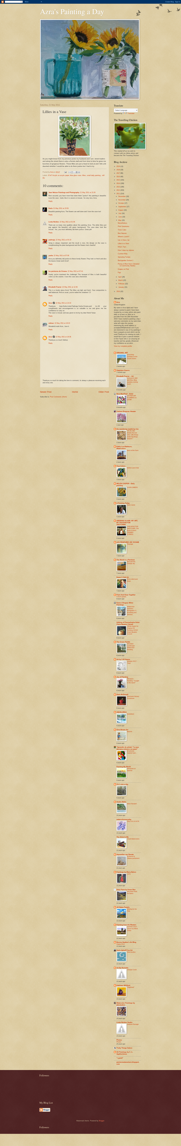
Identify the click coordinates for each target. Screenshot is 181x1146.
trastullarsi (130, 714)
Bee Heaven (122, 233)
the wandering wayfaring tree (127, 429)
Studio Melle (121, 802)
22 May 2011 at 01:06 (67, 222)
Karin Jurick (131, 505)
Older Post (104, 392)
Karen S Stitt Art (122, 577)
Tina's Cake (122, 230)
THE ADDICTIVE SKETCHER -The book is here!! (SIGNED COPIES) (133, 530)
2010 (118, 291)
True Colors (120, 466)
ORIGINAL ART (122, 353)
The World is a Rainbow (125, 560)
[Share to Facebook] (76, 172)
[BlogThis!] (72, 172)
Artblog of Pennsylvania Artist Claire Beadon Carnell (127, 623)
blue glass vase (75, 175)
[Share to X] (74, 172)
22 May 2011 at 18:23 (62, 323)
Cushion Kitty (122, 254)
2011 (118, 193)
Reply (51, 201)
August (121, 210)
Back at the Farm (132, 450)
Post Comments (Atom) (58, 397)
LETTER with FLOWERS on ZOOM (132, 398)
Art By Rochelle (122, 968)
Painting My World (123, 767)
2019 (118, 166)
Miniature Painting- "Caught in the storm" (133, 681)
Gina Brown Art (122, 730)
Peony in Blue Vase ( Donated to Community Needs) (128, 265)
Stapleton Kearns (123, 370)
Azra (50, 303)
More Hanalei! (132, 804)
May (120, 220)
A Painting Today (123, 503)
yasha (51, 255)
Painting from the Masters (126, 925)
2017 (118, 173)
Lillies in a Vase (123, 243)
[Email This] (69, 172)
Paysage (130, 544)
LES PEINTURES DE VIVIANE (127, 542)
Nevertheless (122, 223)
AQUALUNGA (121, 712)
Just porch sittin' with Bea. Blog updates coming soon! (132, 381)
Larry (129, 874)
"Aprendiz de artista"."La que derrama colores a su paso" (127, 748)
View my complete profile (123, 346)
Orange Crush (132, 970)
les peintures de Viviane (58, 271)
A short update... (121, 597)
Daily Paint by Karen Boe (125, 890)
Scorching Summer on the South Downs (132, 356)
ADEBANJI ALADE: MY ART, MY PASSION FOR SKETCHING (127, 523)
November (122, 200)
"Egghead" (130, 987)
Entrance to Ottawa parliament (133, 857)
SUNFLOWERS (132, 487)
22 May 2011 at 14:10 (63, 303)
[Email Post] (65, 172)
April (120, 277)
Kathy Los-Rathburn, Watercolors (124, 447)
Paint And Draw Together (125, 595)
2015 (118, 180)
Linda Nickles (54, 222)
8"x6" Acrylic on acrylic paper (58, 175)
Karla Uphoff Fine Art (124, 950)
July (120, 213)
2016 (118, 177)
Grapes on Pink (123, 269)
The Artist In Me (122, 837)
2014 (118, 183)
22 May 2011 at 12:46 (70, 287)
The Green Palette (123, 642)
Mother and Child (133, 468)
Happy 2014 (120, 944)
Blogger (101, 1121)
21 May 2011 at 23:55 (61, 208)
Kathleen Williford (123, 985)
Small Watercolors (133, 839)
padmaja (52, 240)
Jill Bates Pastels (123, 907)
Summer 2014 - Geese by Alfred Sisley (132, 928)
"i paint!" (119, 1058)
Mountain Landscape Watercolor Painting (131, 647)
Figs (119, 272)
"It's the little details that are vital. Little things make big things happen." (132, 435)
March (120, 280)
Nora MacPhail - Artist (124, 394)
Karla (50, 208)
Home (75, 392)
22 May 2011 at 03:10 (63, 240)
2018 (118, 170)
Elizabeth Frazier (55, 287)
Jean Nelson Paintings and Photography (64, 192)
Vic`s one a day (122, 784)
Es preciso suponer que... (132, 752)
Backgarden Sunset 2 (125, 260)
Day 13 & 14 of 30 (133, 821)
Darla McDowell (122, 694)
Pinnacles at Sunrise (131, 769)
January (121, 287)
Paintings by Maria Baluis (126, 872)
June (120, 217)
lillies (84, 175)
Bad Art (129, 731)
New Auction (131, 952)
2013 (118, 187)
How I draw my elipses (126, 250)
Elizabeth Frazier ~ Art (125, 376)
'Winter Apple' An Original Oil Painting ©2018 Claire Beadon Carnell (132, 630)
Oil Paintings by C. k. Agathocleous (124, 1053)
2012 (118, 190)
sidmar (51, 323)
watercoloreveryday (123, 819)
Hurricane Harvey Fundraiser (133, 697)
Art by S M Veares (123, 659)
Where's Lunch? (123, 237)
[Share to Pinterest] (79, 172)
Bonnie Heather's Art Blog (126, 942)
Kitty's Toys (122, 247)
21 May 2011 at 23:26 (87, 192)
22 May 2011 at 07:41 (75, 271)
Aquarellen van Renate (125, 854)
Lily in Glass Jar (123, 240)
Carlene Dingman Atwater (126, 411)
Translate (131, 113)
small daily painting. (94, 175)
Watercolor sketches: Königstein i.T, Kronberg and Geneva (132, 610)
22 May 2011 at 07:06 (61, 255)
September (122, 207)
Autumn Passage (133, 1024)
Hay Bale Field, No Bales (132, 892)
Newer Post (45, 392)
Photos (119, 1040)
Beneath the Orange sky (131, 563)
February (121, 284)
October (121, 203)
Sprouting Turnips (124, 257)
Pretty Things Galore (124, 1048)
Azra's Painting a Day (72, 11)
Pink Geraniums (123, 226)
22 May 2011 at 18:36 (63, 337)
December (122, 196)
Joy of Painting (122, 677)
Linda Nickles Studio (124, 1022)
